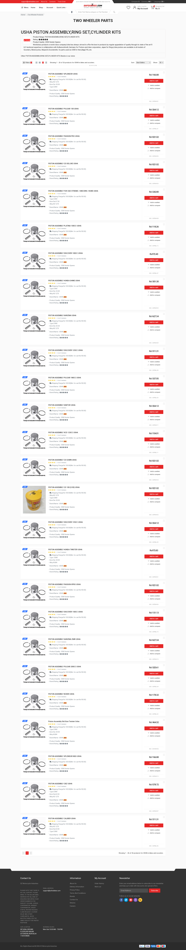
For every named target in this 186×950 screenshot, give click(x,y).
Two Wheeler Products (35, 15)
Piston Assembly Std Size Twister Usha (63, 721)
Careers (72, 906)
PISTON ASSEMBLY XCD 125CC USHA (63, 432)
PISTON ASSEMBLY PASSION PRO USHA (64, 136)
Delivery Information (77, 887)
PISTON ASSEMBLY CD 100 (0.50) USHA (64, 487)
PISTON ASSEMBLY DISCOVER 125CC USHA (65, 350)
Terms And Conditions (78, 893)
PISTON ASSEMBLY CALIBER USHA (62, 818)
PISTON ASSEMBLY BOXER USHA (61, 694)
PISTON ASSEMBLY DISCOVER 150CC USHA (65, 612)
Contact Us (74, 900)
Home (33, 7)
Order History (99, 883)
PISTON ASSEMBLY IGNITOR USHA (61, 405)
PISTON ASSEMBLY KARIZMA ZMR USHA (64, 639)
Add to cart (154, 81)
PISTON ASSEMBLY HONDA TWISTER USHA (65, 550)
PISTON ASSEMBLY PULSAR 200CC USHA (64, 667)
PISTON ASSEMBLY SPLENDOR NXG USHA (64, 756)
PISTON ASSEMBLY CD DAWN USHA (62, 460)
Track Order (62, 1)
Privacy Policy (75, 890)
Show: (155, 63)
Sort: (133, 63)
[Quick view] (164, 72)
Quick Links (61, 7)
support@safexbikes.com (30, 1)
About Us (44, 1)
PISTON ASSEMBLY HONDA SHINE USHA (64, 281)
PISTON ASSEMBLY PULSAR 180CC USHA (64, 378)
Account (49, 7)
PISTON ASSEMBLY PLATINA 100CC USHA (64, 226)
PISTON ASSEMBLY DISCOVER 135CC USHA (65, 522)
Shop (41, 7)
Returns (72, 903)
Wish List (98, 887)
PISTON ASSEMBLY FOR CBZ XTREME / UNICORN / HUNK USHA (73, 191)
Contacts (52, 1)
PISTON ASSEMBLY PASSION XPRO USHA (64, 584)
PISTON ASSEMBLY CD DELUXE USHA (63, 164)
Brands (72, 896)
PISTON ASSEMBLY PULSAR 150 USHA (63, 109)
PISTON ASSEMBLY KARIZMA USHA (62, 315)
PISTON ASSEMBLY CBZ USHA (60, 784)
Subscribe (154, 891)
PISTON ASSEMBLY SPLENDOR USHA (63, 74)
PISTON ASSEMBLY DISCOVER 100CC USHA (65, 253)
